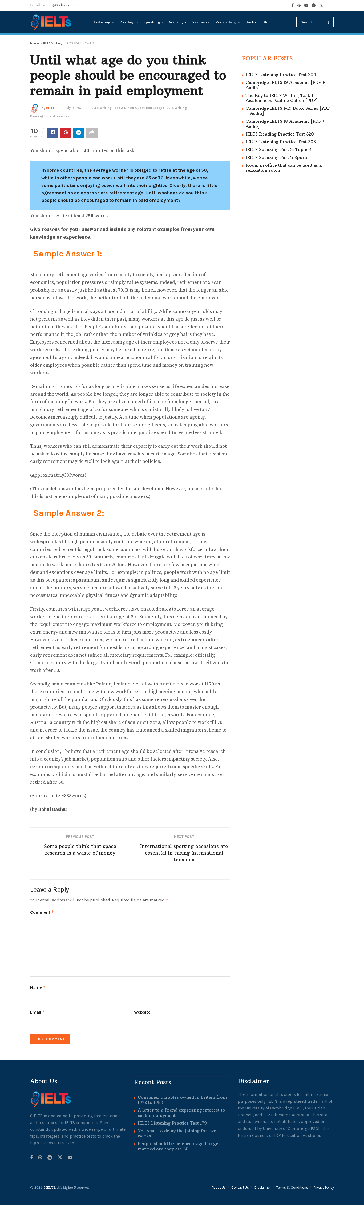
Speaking (151, 22)
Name (38, 987)
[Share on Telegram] (78, 133)
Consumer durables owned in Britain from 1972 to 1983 (182, 1099)
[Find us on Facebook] (293, 5)
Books (250, 22)
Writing (176, 22)
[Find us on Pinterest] (299, 5)
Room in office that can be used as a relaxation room (284, 167)
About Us (219, 1188)
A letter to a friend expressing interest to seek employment (181, 1112)
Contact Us (240, 1188)
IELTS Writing (52, 43)
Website (142, 1012)
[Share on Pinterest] (65, 133)
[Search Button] (328, 22)
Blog (266, 22)
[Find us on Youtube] (306, 5)
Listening (102, 22)
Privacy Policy (324, 1188)
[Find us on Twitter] (321, 5)
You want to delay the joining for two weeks (177, 1133)
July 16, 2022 (74, 108)
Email (37, 1012)
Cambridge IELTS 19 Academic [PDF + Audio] (285, 85)
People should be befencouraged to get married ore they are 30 (179, 1146)
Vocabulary (225, 22)
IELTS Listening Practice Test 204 (281, 74)
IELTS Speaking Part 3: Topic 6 (278, 149)
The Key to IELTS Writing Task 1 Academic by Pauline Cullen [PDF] (282, 98)
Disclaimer (262, 1188)
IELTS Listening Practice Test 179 (172, 1123)
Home (34, 43)
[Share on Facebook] (52, 133)
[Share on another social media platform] (92, 133)
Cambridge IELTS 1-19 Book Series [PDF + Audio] (288, 110)
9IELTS (51, 108)
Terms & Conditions (292, 1188)
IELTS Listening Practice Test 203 (281, 141)
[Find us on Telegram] (314, 5)
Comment (42, 912)
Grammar (200, 22)
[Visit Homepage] (51, 22)
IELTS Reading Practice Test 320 (280, 134)
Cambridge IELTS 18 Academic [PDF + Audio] (285, 124)
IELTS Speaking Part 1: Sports (277, 157)
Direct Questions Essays (144, 108)
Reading (127, 22)
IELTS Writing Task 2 (80, 43)
